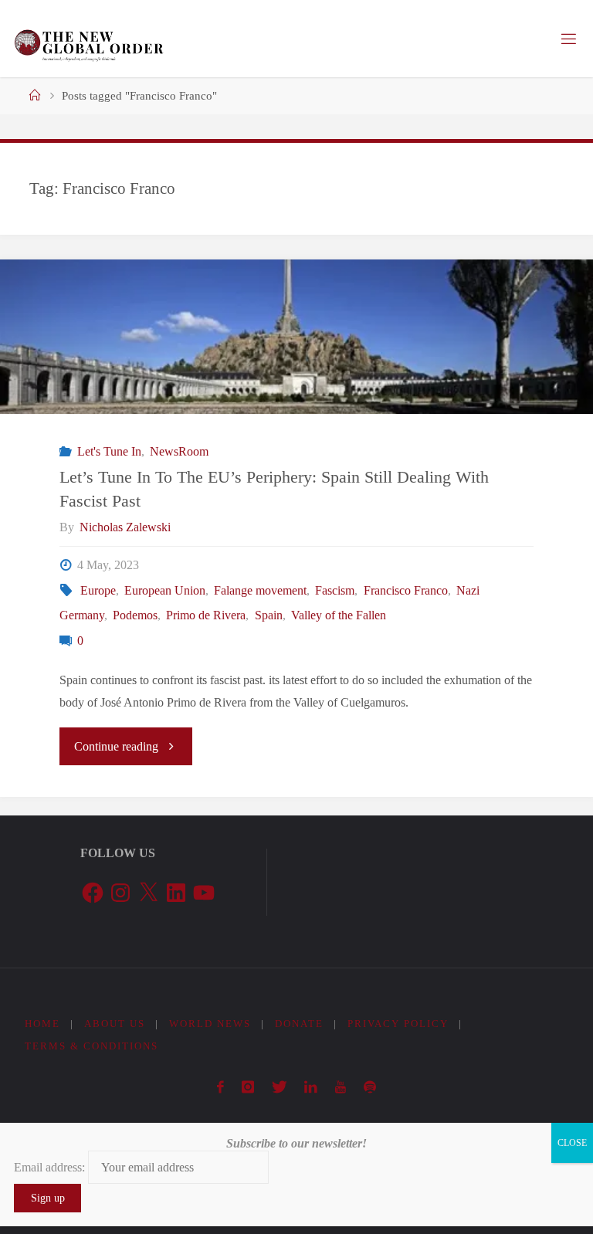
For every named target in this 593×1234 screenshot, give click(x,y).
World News (210, 1023)
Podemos (135, 615)
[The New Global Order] (88, 39)
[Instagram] (248, 1087)
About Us (114, 1023)
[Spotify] (369, 1087)
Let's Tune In (109, 452)
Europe (97, 591)
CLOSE (572, 1142)
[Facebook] (220, 1087)
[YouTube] (341, 1087)
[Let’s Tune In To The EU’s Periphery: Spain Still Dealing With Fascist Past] (296, 375)
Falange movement (260, 591)
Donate (299, 1023)
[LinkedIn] (311, 1087)
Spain (268, 615)
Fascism (334, 591)
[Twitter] (279, 1087)
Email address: (51, 1167)
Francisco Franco (405, 591)
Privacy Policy (398, 1023)
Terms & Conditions (91, 1046)
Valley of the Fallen (338, 615)
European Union (164, 591)
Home (42, 1023)
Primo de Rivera (206, 615)
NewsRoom (179, 452)
